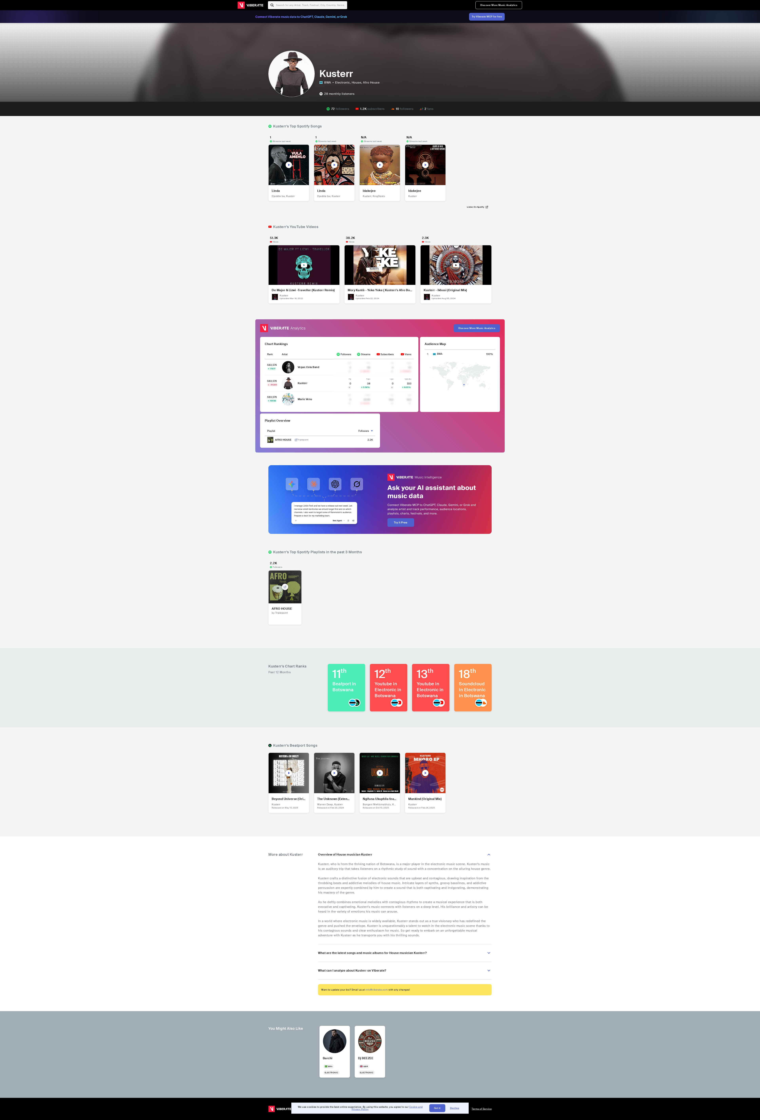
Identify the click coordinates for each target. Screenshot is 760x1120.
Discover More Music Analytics (498, 5)
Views (408, 354)
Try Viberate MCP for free (487, 16)
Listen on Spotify (475, 207)
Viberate (250, 5)
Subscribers (387, 354)
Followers (346, 354)
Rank (270, 354)
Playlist (271, 431)
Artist (285, 354)
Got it (437, 1108)
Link (296, 439)
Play (289, 165)
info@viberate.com (377, 989)
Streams (365, 354)
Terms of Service (482, 1108)
